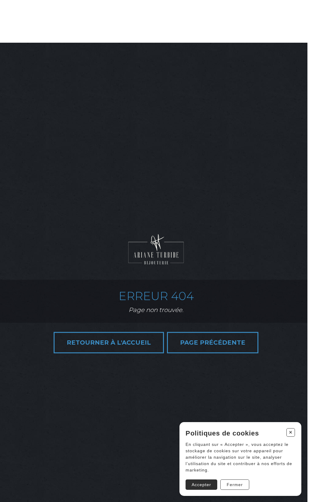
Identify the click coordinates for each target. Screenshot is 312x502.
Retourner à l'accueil (109, 342)
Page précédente (212, 342)
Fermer (235, 484)
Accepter (201, 484)
